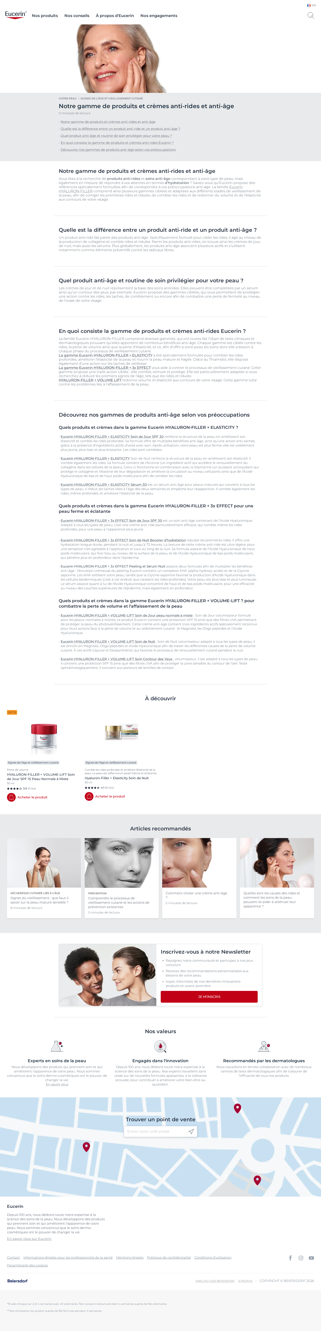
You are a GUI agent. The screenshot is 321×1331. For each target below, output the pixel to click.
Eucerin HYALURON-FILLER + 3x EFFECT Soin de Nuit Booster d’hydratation (123, 540)
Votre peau (67, 98)
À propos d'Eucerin (115, 15)
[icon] (191, 1131)
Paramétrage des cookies (27, 1265)
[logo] (16, 15)
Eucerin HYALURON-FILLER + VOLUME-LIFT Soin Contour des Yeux (117, 659)
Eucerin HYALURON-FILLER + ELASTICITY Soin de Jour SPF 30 (112, 437)
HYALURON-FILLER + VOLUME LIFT (90, 380)
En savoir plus (57, 1084)
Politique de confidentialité (169, 1257)
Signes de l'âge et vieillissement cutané (112, 98)
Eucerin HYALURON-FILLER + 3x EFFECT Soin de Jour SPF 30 (111, 520)
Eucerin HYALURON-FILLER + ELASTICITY (95, 458)
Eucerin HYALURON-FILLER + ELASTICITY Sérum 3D (104, 484)
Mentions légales (129, 1257)
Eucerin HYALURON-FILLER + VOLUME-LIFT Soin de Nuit (108, 641)
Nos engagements (158, 15)
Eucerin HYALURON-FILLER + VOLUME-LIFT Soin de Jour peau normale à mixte (127, 615)
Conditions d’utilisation (212, 1257)
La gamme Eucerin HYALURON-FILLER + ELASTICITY (105, 355)
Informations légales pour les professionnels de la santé (68, 1257)
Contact (13, 1257)
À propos (245, 1281)
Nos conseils (76, 15)
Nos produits (45, 15)
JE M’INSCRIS (209, 997)
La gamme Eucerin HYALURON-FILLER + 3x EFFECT (105, 368)
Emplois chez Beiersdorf (215, 1281)
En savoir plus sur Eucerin (29, 1239)
